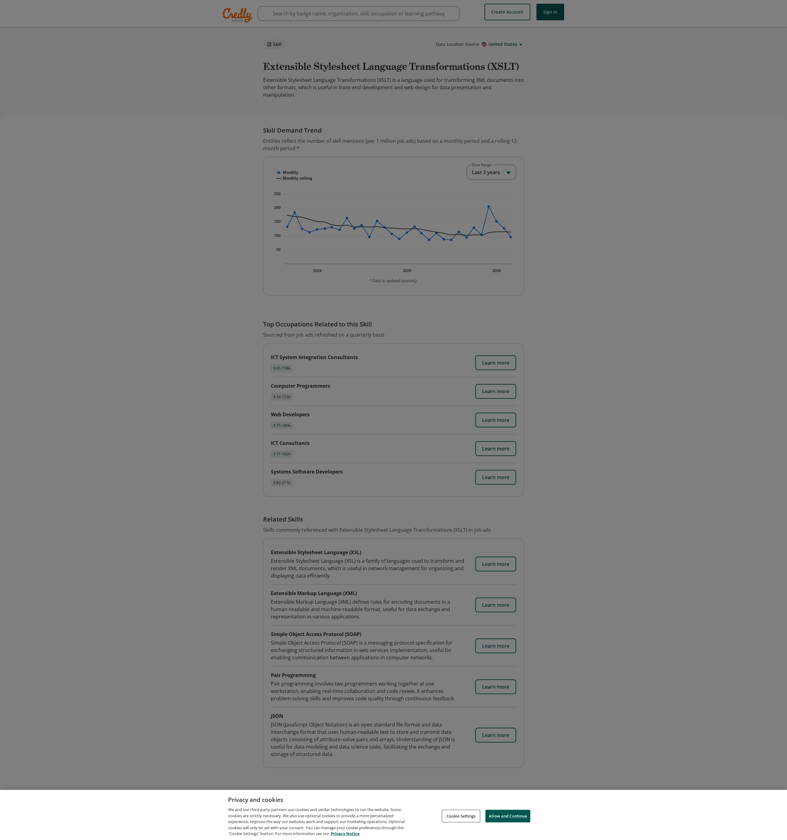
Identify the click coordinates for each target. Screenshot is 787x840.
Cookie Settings (461, 815)
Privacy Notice (345, 833)
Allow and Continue (508, 815)
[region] (393, 815)
